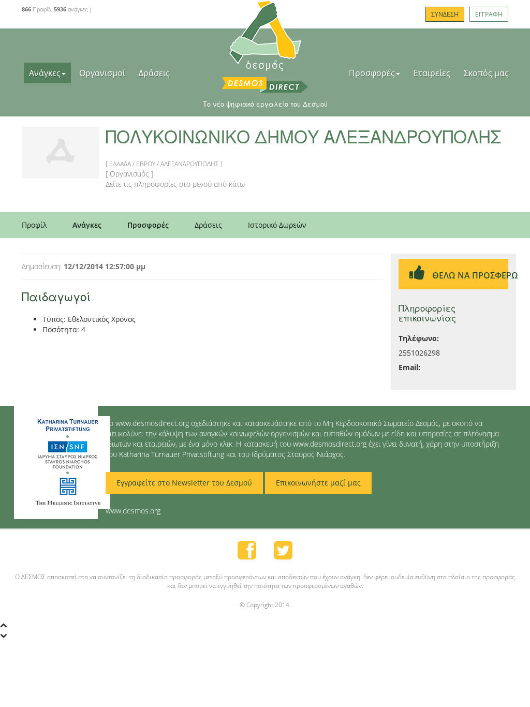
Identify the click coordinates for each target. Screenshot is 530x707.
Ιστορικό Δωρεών (277, 225)
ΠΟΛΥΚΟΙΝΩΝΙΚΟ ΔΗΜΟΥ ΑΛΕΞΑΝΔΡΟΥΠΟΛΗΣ (303, 136)
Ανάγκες (45, 73)
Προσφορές (372, 73)
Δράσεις (154, 73)
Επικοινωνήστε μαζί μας (318, 483)
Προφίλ (34, 225)
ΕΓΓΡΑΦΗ (489, 14)
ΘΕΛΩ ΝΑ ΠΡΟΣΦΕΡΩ (469, 275)
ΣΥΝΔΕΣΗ (445, 14)
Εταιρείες (432, 73)
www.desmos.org (133, 510)
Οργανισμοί (102, 73)
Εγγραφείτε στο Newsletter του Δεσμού (184, 483)
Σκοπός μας (486, 73)
